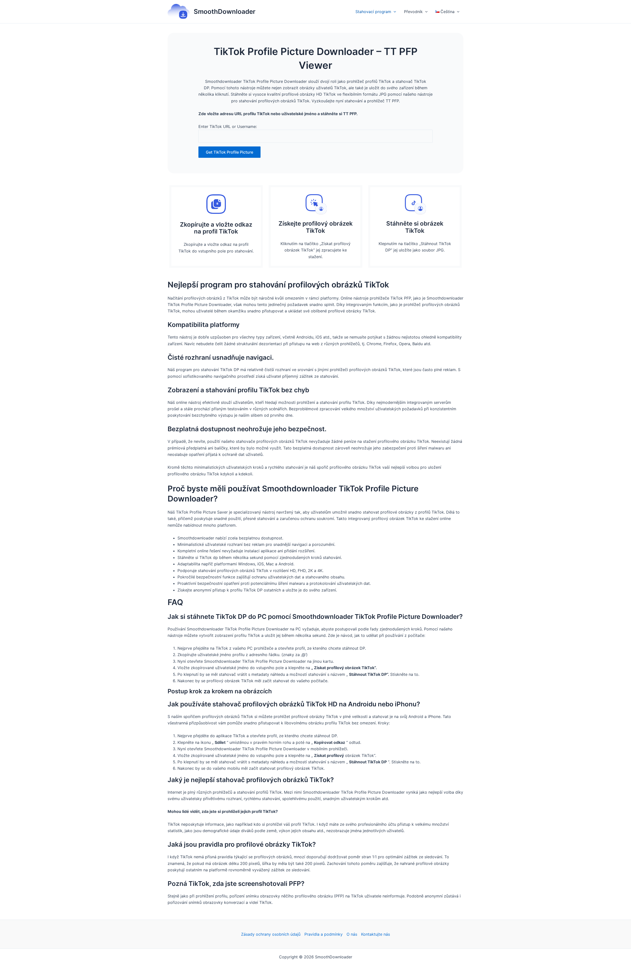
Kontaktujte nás (375, 934)
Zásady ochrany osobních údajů (270, 934)
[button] (393, 11)
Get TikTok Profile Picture (229, 152)
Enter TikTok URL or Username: (227, 126)
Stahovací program (373, 11)
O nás (352, 934)
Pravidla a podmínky (323, 934)
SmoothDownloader (224, 11)
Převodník (413, 11)
